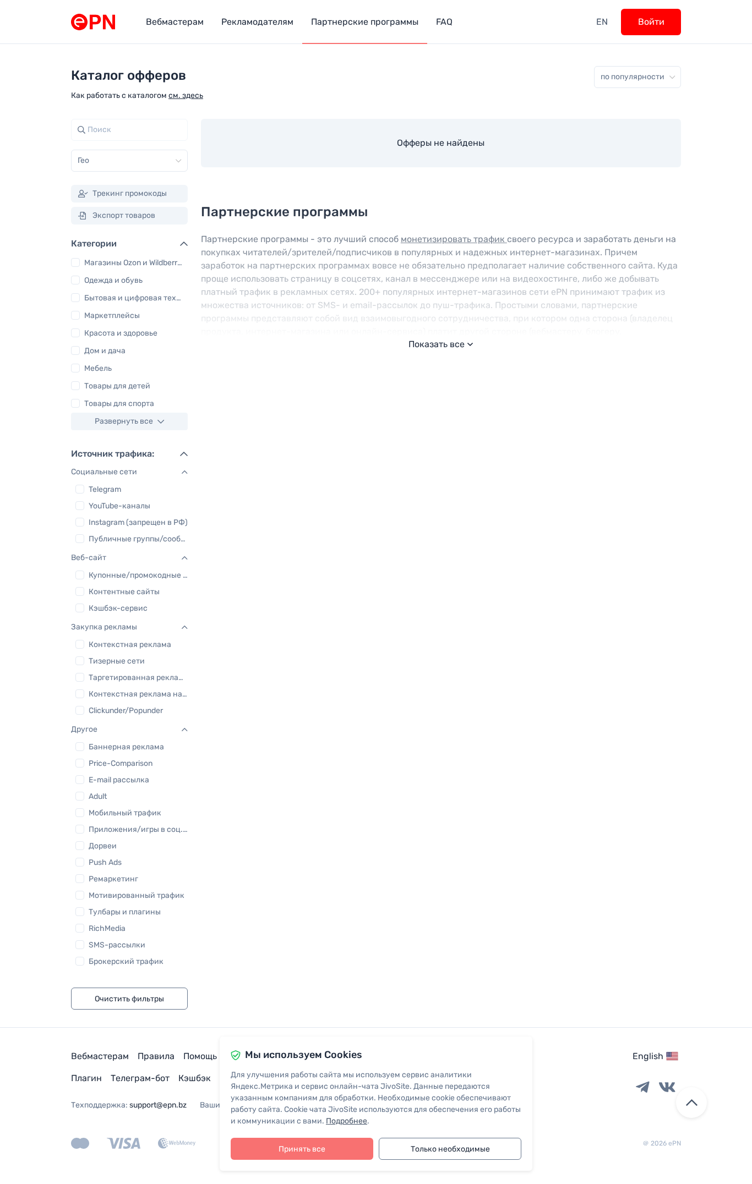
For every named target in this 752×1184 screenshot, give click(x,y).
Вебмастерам (100, 1056)
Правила (156, 1056)
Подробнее (346, 1121)
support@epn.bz (158, 1105)
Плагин (86, 1078)
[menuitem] (174, 21)
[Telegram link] (643, 1087)
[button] (129, 472)
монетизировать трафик (454, 239)
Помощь (200, 1056)
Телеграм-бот (140, 1078)
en (602, 22)
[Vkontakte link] (667, 1087)
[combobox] (79, 161)
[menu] (366, 21)
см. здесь (185, 95)
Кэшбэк (194, 1078)
